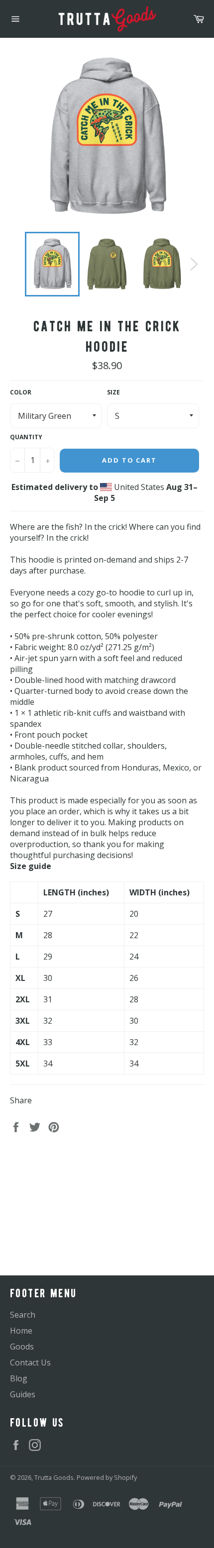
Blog (18, 1378)
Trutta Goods (54, 1477)
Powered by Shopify (107, 1477)
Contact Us (30, 1362)
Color (20, 392)
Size (113, 392)
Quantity (26, 437)
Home (21, 1330)
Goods (22, 1346)
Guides (22, 1394)
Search (22, 1314)
